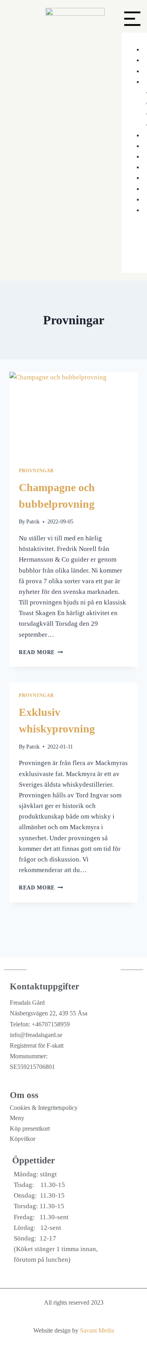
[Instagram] (66, 1356)
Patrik (33, 522)
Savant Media (97, 1330)
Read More (41, 652)
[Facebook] (81, 1356)
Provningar (36, 470)
